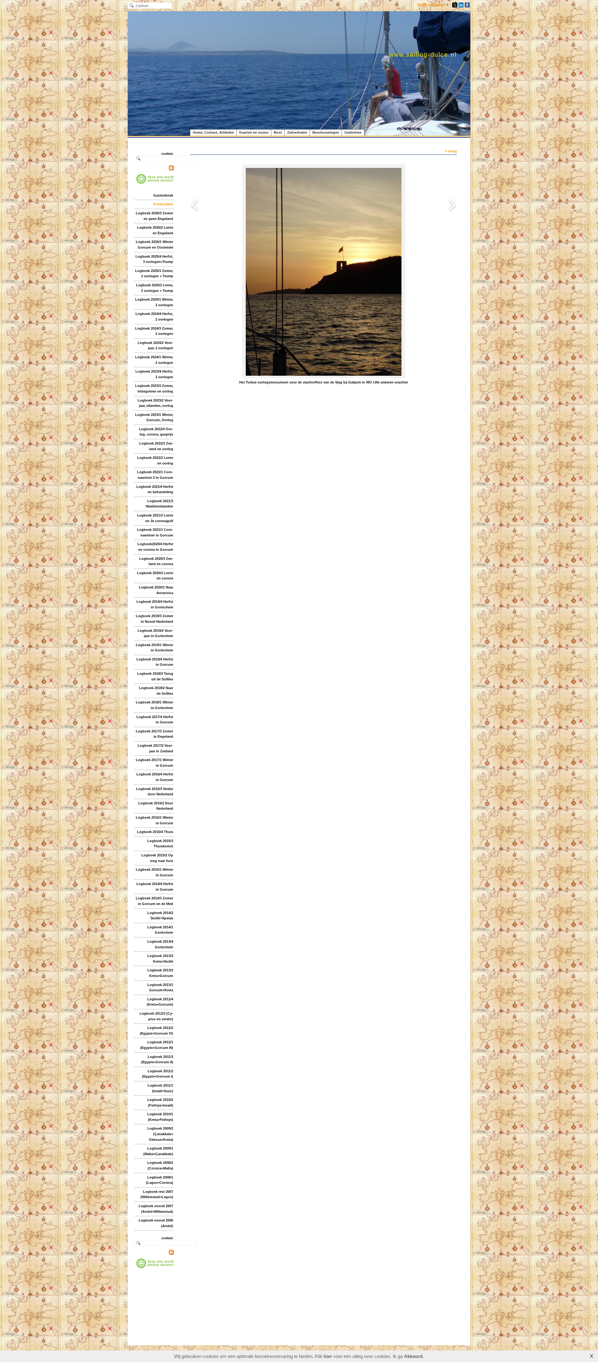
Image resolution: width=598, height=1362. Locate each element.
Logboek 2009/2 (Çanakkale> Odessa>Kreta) (160, 1133)
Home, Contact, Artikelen (213, 132)
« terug (451, 151)
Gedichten (353, 132)
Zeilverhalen (297, 132)
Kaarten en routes (253, 132)
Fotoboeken (163, 204)
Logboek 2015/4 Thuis (155, 832)
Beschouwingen (325, 132)
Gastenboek (163, 195)
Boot (278, 132)
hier (328, 1356)
